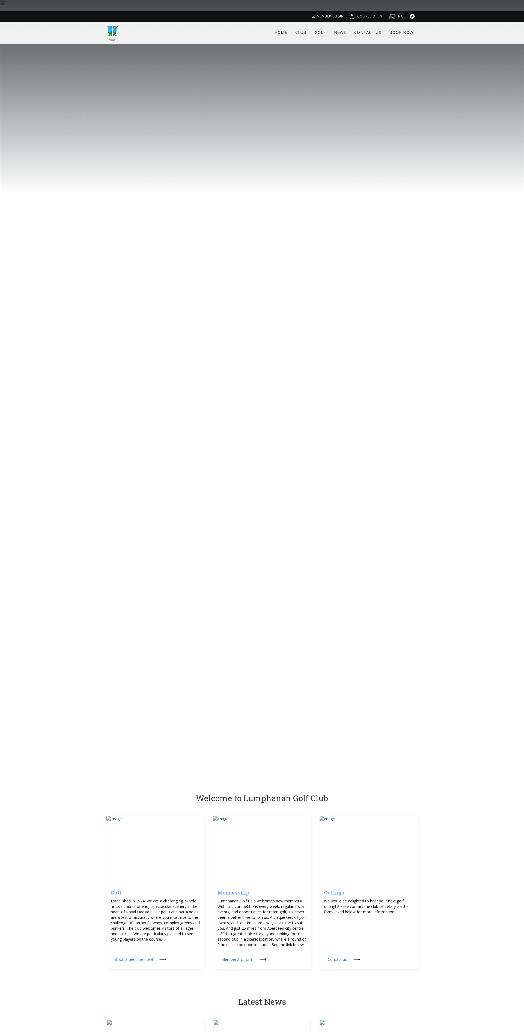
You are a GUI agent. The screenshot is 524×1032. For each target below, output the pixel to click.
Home (281, 32)
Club (300, 32)
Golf (320, 32)
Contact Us (367, 32)
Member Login (330, 16)
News (340, 32)
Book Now (401, 32)
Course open (369, 16)
